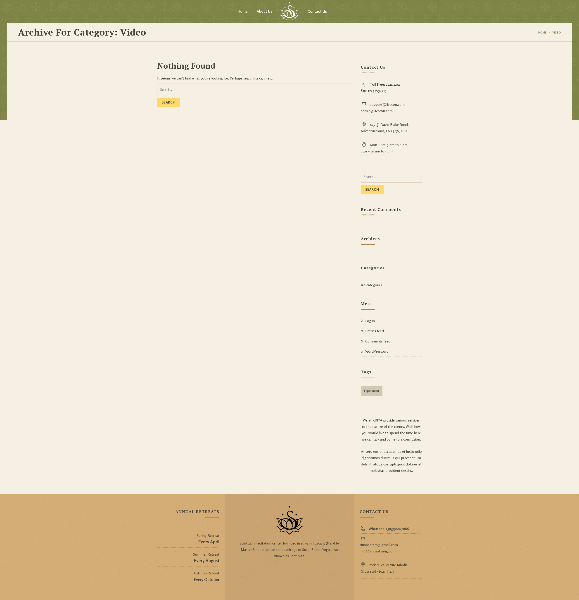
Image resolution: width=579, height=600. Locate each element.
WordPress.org (377, 351)
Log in (370, 320)
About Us (265, 11)
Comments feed (377, 341)
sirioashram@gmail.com (379, 544)
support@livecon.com (387, 104)
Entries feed (374, 331)
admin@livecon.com (377, 110)
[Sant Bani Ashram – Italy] (289, 11)
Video (556, 32)
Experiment (371, 391)
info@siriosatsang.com (378, 551)
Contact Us (317, 11)
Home (243, 11)
